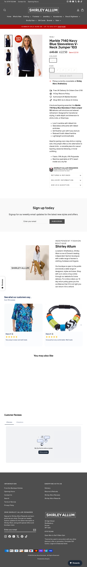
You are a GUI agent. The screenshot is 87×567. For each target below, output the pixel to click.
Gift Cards (41, 20)
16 (68, 70)
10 (52, 70)
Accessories (57, 16)
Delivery (47, 488)
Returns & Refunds (60, 175)
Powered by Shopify (43, 559)
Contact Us (22, 1)
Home (9, 16)
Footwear (36, 16)
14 (63, 70)
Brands (49, 20)
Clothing (26, 16)
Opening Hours (33, 1)
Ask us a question (60, 185)
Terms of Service (10, 502)
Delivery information (62, 180)
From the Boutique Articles (13, 488)
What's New (17, 16)
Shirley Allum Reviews (52, 495)
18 (74, 70)
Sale (57, 20)
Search (6, 498)
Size (51, 66)
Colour (53, 56)
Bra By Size (30, 20)
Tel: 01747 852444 (10, 1)
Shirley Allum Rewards (52, 498)
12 (57, 70)
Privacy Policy (9, 505)
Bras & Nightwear (71, 16)
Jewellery (46, 16)
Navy (53, 60)
